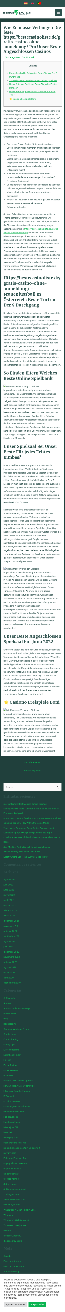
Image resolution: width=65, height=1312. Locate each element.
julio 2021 (8, 946)
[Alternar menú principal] (58, 12)
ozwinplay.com (11, 1137)
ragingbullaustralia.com (15, 1163)
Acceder (8, 1256)
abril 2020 (9, 977)
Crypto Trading (11, 1039)
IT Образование (12, 1101)
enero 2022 (9, 915)
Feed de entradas (12, 1261)
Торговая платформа (15, 1225)
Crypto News (10, 1034)
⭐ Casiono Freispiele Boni (22, 99)
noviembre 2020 (12, 956)
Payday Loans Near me (15, 1142)
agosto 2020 (10, 967)
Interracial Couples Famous (17, 1091)
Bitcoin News (10, 1013)
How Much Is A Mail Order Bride (19, 1085)
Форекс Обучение (13, 1240)
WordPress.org (11, 1271)
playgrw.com (10, 1153)
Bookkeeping (10, 1023)
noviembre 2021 (12, 926)
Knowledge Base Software (17, 1106)
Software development (15, 1189)
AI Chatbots (9, 998)
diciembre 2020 (11, 951)
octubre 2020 (10, 962)
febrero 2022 (10, 910)
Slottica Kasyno (11, 1178)
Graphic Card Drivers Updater (18, 1080)
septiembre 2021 (12, 936)
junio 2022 (9, 889)
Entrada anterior (32, 762)
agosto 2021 (10, 941)
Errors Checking (11, 1049)
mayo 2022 (9, 895)
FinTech (7, 1060)
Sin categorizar (12, 57)
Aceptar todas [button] (37, 1304)
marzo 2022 (10, 905)
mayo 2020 (9, 972)
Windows (8, 1215)
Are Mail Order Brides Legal (17, 1008)
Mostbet (8, 1132)
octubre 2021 (10, 931)
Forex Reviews (11, 1070)
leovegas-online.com (14, 1111)
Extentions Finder (12, 1054)
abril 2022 (9, 900)
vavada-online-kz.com (14, 1199)
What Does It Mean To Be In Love (20, 1209)
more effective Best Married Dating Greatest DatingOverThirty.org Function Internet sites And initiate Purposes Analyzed (31, 808)
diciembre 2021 (11, 920)
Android (8, 1003)
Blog (6, 1018)
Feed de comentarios (14, 1266)
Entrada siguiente (32, 770)
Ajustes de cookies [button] (15, 1304)
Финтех (7, 1230)
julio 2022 (8, 884)
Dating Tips (9, 1044)
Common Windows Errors (16, 1029)
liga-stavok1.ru (11, 1116)
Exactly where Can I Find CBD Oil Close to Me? (26, 856)
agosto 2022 (10, 879)
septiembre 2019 (12, 982)
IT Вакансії (9, 1096)
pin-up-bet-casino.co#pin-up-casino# (22, 1147)
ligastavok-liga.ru (12, 1122)
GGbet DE (8, 1075)
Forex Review (10, 1065)
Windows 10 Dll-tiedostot (16, 1220)
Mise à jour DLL (11, 1127)
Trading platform (12, 1194)
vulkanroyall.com (12, 1204)
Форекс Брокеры (13, 1235)
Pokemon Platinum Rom (15, 1158)
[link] (26, 3)
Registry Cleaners (12, 1168)
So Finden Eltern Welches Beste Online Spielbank (33, 80)
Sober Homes (10, 1184)
